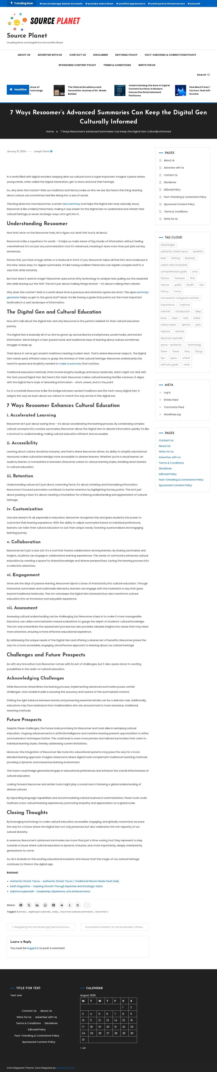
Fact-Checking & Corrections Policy (170, 55)
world (186, 364)
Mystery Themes (65, 1067)
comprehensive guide (174, 271)
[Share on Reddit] (61, 905)
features (180, 278)
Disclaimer (100, 55)
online (196, 318)
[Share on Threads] (78, 905)
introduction (182, 311)
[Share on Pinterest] (53, 905)
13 (107, 1020)
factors (165, 278)
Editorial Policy (126, 55)
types (173, 358)
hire (201, 284)
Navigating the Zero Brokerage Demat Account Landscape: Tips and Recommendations (44, 927)
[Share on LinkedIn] (37, 905)
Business (21, 911)
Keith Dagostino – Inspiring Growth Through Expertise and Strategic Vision (56, 886)
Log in (167, 392)
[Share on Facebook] (21, 905)
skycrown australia (172, 338)
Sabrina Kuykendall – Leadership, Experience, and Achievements (50, 891)
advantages (168, 245)
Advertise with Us (50, 55)
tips (163, 358)
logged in (33, 948)
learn (175, 318)
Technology (194, 344)
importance (168, 305)
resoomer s (101, 911)
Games (165, 284)
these (175, 351)
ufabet (186, 358)
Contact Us (77, 55)
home (177, 291)
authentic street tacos (174, 251)
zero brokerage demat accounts (62, 3)
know (164, 318)
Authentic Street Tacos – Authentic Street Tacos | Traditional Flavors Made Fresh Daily (64, 881)
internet (165, 311)
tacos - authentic (171, 344)
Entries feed (171, 400)
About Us (24, 55)
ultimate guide (169, 364)
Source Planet (27, 36)
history (165, 291)
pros (198, 324)
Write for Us (146, 65)
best (163, 258)
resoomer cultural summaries (76, 911)
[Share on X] (29, 905)
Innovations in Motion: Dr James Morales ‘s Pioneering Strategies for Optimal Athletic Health (117, 927)
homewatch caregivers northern (180, 298)
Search (201, 74)
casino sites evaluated (174, 265)
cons (195, 271)
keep (55, 911)
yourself (195, 3)
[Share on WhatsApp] (45, 905)
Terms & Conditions (117, 65)
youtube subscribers (100, 3)
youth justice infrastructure (167, 3)
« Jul (82, 1048)
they (187, 351)
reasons (165, 331)
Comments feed (174, 407)
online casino (168, 324)
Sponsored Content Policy (77, 65)
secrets (179, 331)
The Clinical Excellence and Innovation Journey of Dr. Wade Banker (80, 90)
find (192, 278)
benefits (198, 251)
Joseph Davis (41, 151)
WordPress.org (172, 414)
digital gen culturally (39, 911)
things (198, 351)
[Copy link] (87, 905)
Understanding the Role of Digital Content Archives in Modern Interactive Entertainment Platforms (142, 90)
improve (185, 305)
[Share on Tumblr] (69, 905)
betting (175, 258)
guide (178, 284)
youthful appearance (132, 3)
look (185, 318)
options (186, 324)
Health (190, 284)
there (164, 351)
